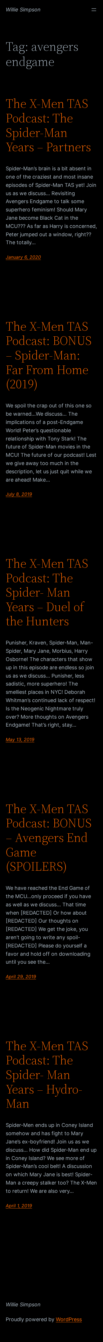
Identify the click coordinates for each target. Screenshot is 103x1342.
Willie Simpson (23, 10)
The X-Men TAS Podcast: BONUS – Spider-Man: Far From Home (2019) (49, 355)
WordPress (69, 1319)
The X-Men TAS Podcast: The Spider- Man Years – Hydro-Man (47, 1075)
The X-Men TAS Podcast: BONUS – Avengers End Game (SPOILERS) (49, 838)
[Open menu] (93, 9)
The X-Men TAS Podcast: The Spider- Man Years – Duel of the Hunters (47, 592)
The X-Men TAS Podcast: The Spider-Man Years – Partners (48, 125)
